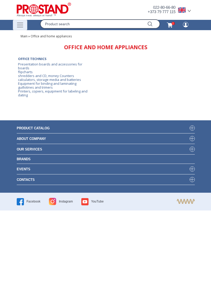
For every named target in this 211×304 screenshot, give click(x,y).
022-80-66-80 (164, 7)
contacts (26, 180)
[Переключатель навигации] (20, 25)
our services (29, 149)
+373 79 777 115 (161, 12)
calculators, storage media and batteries (49, 79)
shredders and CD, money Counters (46, 75)
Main (24, 36)
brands (24, 159)
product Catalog (33, 128)
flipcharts (25, 72)
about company (31, 139)
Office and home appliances (51, 36)
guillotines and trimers (35, 87)
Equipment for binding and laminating (47, 83)
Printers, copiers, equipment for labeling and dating (52, 93)
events (23, 169)
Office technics (32, 58)
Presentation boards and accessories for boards (50, 66)
